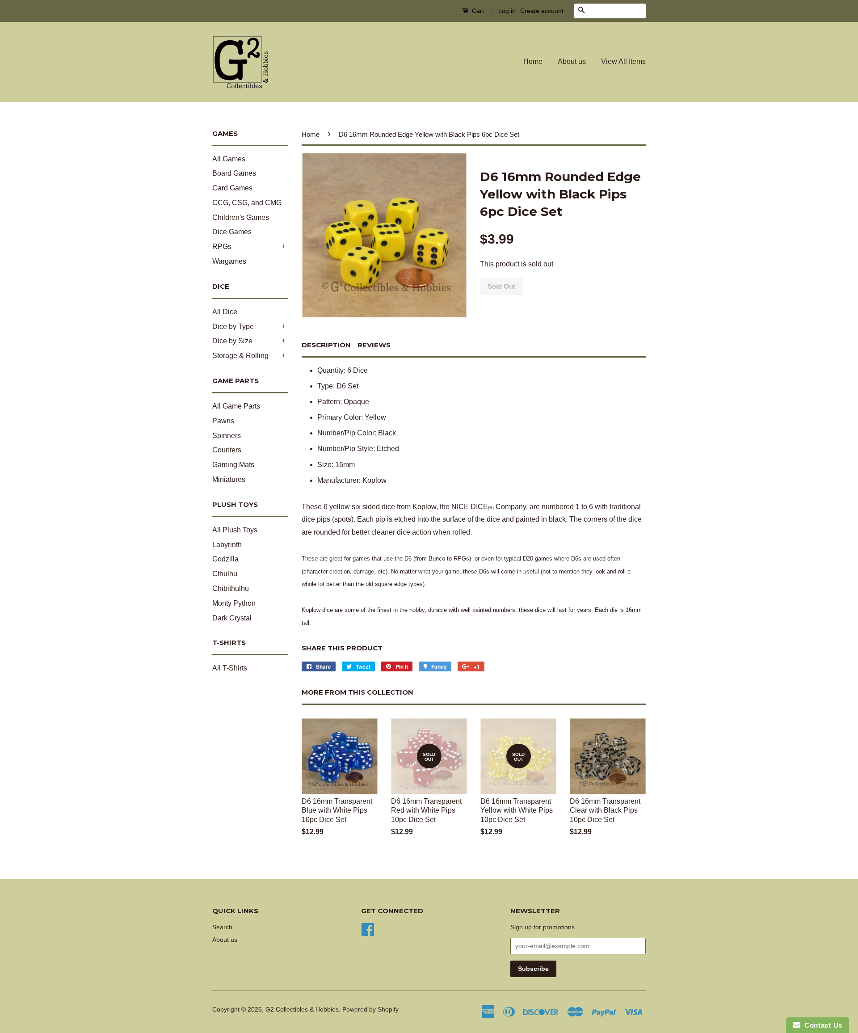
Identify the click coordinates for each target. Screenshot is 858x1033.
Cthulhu (224, 574)
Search (222, 927)
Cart (477, 10)
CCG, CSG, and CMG (247, 203)
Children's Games (240, 217)
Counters (226, 450)
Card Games (232, 188)
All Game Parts (236, 406)
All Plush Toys (234, 530)
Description (326, 345)
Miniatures (228, 479)
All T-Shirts (229, 668)
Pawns (223, 421)
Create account (542, 10)
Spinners (226, 435)
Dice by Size (232, 341)
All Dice (224, 312)
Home (533, 61)
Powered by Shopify (370, 1009)
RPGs (221, 246)
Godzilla (225, 559)
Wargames (229, 261)
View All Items (623, 61)
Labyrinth (227, 544)
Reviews (374, 345)
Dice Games (232, 232)
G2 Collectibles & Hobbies (302, 1009)
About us (572, 61)
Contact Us (821, 1025)
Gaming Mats (233, 464)
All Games (228, 159)
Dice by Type (233, 326)
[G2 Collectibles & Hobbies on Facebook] (367, 928)
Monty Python (234, 603)
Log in (507, 10)
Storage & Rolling (240, 355)
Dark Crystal (232, 618)
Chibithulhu (230, 588)
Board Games (234, 173)
